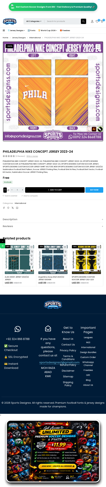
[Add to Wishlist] (5, 190)
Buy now (94, 190)
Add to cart (56, 190)
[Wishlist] (97, 21)
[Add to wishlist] (10, 196)
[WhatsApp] (2, 245)
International (35, 37)
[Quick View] (31, 256)
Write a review (32, 156)
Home (5, 37)
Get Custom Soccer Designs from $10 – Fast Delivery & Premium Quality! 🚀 (55, 7)
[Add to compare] (29, 196)
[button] (98, 46)
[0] (101, 21)
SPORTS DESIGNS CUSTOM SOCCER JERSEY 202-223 (83, 278)
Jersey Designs (19, 37)
